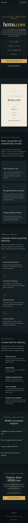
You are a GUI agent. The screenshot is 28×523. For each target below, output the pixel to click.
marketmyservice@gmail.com (14, 493)
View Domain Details (14, 66)
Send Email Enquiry (14, 497)
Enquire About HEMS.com (14, 61)
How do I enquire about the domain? (11, 440)
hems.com (4, 2)
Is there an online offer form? (9, 446)
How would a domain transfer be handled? (10, 454)
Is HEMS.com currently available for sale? (12, 432)
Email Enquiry (23, 2)
